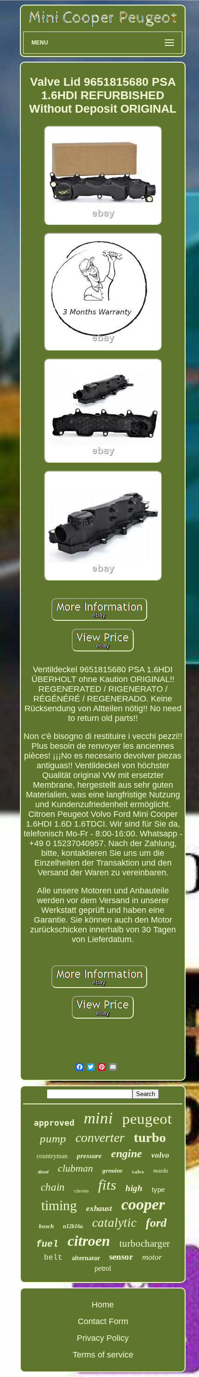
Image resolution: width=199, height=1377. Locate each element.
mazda (160, 1170)
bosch (46, 1226)
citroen (89, 1240)
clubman (75, 1168)
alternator (86, 1258)
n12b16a (73, 1226)
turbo (150, 1137)
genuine (112, 1170)
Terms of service (103, 1354)
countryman (52, 1156)
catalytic (114, 1223)
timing (59, 1205)
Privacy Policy (103, 1338)
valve (138, 1171)
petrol (102, 1268)
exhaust (99, 1208)
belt (53, 1258)
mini (98, 1118)
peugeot (147, 1118)
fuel (47, 1244)
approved (54, 1123)
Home (103, 1304)
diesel (43, 1171)
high (134, 1188)
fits (107, 1185)
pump (53, 1138)
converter (99, 1137)
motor (152, 1257)
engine (126, 1154)
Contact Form (103, 1321)
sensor (121, 1257)
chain (53, 1187)
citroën (81, 1190)
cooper (143, 1204)
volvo (160, 1155)
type (158, 1189)
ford (156, 1223)
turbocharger (144, 1243)
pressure (89, 1156)
